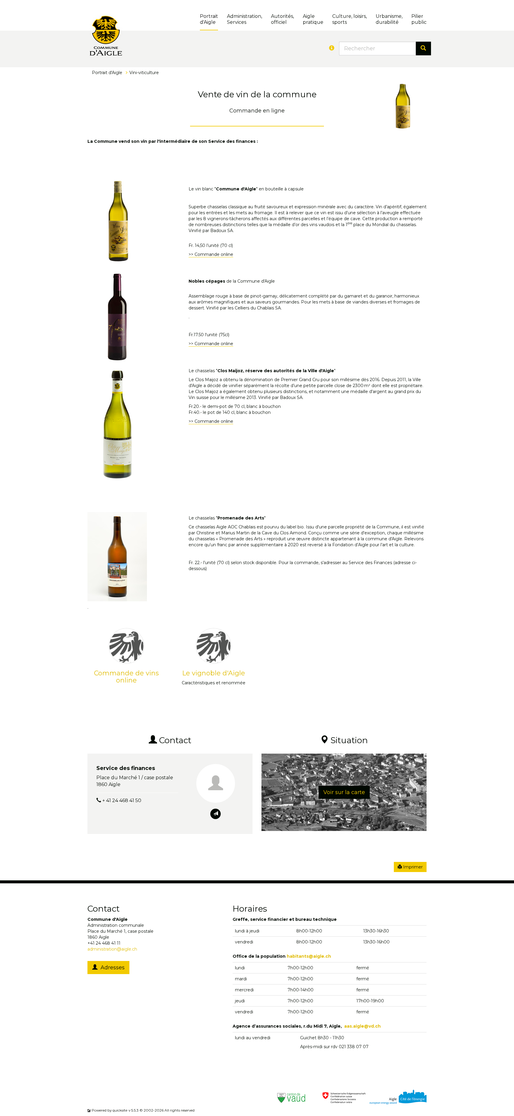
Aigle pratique (313, 19)
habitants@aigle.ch (309, 956)
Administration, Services (244, 19)
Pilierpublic (419, 19)
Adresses (111, 967)
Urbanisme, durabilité (389, 19)
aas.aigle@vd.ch (362, 1026)
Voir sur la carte (344, 792)
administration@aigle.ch (112, 949)
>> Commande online (211, 254)
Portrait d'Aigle (209, 19)
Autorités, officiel (282, 19)
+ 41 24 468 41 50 (121, 800)
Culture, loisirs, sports (349, 19)
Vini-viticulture (144, 72)
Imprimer (412, 867)
